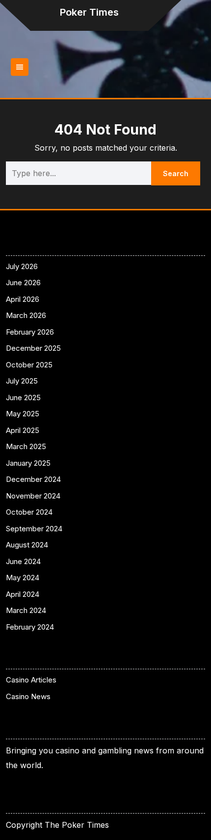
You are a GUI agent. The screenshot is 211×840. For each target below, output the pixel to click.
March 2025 (26, 446)
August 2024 (27, 544)
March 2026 (26, 315)
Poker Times (89, 12)
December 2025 (33, 348)
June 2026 (23, 282)
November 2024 (33, 495)
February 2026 (30, 332)
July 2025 (22, 381)
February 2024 (30, 627)
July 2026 (22, 266)
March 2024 (26, 610)
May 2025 (22, 413)
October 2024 (29, 512)
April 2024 (22, 594)
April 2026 (22, 299)
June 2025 (23, 397)
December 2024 (33, 479)
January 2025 (28, 463)
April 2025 (22, 430)
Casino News (28, 696)
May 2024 (22, 577)
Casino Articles (31, 679)
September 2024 (34, 528)
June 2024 (23, 561)
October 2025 (29, 364)
